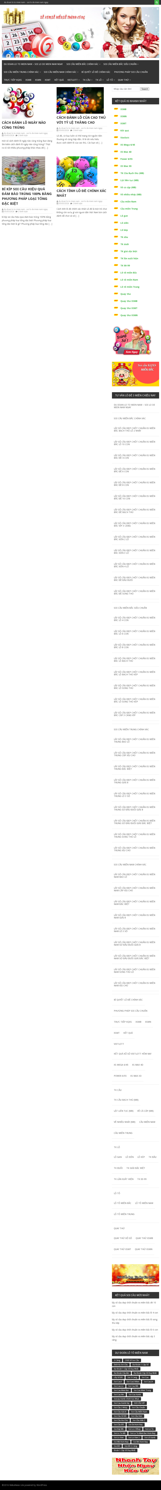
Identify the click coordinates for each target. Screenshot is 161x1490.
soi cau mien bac (121, 1390)
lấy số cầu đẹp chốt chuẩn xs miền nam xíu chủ (134, 984)
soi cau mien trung (142, 1390)
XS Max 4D (126, 152)
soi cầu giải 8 (120, 1412)
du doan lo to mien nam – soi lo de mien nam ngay (26, 2)
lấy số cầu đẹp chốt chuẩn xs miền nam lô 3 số (134, 929)
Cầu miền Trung (129, 208)
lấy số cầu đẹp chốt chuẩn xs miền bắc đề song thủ (134, 592)
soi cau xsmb (135, 1395)
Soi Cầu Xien (136, 1416)
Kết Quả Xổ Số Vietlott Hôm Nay (132, 1053)
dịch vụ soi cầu (121, 1365)
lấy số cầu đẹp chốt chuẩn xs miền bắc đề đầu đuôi (134, 578)
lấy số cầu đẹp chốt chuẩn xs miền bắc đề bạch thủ (134, 510)
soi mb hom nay (121, 1442)
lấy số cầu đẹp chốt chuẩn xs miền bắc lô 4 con (134, 618)
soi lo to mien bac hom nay (142, 1433)
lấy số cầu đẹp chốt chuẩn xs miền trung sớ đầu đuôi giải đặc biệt (134, 821)
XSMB (28, 80)
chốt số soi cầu (132, 1360)
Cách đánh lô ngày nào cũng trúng (24, 125)
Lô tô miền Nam (129, 280)
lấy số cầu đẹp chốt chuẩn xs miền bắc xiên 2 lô (134, 538)
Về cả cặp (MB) (128, 187)
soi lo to (149, 1429)
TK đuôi (124, 244)
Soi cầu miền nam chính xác (60, 72)
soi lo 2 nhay (134, 1429)
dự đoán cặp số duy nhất (145, 1373)
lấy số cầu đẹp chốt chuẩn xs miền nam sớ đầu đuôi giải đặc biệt (134, 957)
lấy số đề (118, 1377)
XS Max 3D (126, 166)
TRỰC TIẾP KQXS (13, 80)
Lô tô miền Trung (129, 287)
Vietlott (72, 80)
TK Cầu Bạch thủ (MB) (132, 173)
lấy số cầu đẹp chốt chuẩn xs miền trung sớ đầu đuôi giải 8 (134, 808)
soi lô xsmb (149, 1437)
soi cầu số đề (120, 1416)
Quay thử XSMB (128, 301)
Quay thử (123, 80)
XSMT (48, 80)
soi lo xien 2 (134, 1437)
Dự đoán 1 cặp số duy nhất (126, 1369)
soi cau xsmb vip (121, 1403)
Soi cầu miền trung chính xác (21, 72)
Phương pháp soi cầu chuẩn (131, 72)
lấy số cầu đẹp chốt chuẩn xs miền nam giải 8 (134, 916)
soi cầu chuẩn (138, 1407)
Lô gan (124, 216)
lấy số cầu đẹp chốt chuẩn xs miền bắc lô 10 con (134, 443)
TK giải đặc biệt (128, 251)
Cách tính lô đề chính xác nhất (81, 193)
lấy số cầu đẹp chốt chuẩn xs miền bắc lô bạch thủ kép (134, 673)
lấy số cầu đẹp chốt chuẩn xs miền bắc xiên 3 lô (134, 551)
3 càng (117, 1360)
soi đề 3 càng (131, 1446)
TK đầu (124, 237)
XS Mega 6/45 (127, 145)
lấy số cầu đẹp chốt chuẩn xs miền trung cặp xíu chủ (134, 754)
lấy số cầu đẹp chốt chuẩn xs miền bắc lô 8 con (134, 646)
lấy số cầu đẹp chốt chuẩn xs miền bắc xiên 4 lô (134, 565)
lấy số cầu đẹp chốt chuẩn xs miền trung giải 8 (134, 781)
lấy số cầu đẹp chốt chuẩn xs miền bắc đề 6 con (134, 470)
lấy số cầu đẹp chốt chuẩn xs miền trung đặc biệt (134, 767)
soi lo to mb (119, 1433)
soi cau (145, 1377)
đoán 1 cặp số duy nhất (124, 1450)
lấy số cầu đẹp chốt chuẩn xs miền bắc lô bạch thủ (134, 659)
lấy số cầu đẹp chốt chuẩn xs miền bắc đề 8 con (134, 483)
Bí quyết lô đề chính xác (95, 72)
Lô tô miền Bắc (128, 272)
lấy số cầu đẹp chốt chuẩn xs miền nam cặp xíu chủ (134, 889)
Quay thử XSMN (129, 315)
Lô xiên (124, 223)
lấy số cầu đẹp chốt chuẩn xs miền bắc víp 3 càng (134, 524)
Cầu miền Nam (128, 201)
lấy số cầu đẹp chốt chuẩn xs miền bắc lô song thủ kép (134, 700)
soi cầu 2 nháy (120, 1407)
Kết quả (59, 80)
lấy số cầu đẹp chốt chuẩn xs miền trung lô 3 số (134, 794)
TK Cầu (86, 80)
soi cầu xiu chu (121, 1420)
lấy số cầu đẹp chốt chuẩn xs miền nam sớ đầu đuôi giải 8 (134, 943)
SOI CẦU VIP (139, 1403)
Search (145, 89)
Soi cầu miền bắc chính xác (82, 64)
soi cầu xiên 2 (139, 1420)
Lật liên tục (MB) (129, 180)
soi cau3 (118, 1382)
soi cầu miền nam (139, 1412)
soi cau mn (119, 1395)
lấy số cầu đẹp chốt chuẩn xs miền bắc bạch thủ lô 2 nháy (134, 429)
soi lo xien (119, 1437)
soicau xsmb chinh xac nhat (126, 1399)
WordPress (41, 1485)
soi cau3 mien (133, 1382)
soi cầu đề (119, 1425)
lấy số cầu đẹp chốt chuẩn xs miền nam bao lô (134, 875)
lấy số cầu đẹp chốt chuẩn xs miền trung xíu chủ (134, 849)
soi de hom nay (136, 1425)
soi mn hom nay (140, 1442)
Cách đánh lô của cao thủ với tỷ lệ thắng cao (81, 120)
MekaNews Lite (16, 1485)
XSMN (38, 80)
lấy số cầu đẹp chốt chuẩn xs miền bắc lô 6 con (134, 632)
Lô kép (124, 230)
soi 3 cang (132, 1377)
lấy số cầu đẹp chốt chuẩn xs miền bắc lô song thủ (134, 686)
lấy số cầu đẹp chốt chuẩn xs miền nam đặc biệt (134, 902)
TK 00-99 (125, 265)
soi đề (117, 1446)
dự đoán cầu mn (121, 1373)
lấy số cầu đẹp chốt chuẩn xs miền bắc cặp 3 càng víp (134, 714)
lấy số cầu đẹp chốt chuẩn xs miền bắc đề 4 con (134, 456)
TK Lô (98, 80)
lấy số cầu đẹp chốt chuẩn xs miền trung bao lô (134, 740)
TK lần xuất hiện (129, 258)
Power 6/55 (126, 159)
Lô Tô (110, 80)
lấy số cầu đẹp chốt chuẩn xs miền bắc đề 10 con (134, 497)
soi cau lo (118, 1386)
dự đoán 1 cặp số (141, 1365)
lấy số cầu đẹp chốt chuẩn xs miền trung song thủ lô (134, 835)
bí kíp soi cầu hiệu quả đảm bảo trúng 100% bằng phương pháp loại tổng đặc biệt (27, 196)
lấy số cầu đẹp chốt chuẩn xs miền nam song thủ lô (134, 970)
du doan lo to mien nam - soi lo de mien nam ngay (26, 133)
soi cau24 (148, 1382)
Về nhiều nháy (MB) (131, 194)
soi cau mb (133, 1386)
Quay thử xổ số (123, 1238)
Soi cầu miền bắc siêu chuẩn (119, 64)
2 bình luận (23, 135)
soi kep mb (119, 1429)
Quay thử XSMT (128, 308)
